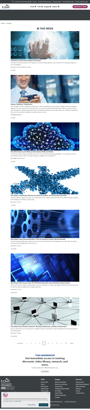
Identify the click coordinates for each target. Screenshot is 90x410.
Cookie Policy (17, 401)
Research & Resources (45, 1)
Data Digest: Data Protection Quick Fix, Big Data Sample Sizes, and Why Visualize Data (38, 326)
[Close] (48, 393)
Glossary (57, 397)
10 (66, 343)
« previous (20, 343)
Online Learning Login (81, 1)
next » (72, 343)
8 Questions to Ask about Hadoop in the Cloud (26, 60)
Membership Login (68, 1)
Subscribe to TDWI (80, 6)
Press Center (44, 386)
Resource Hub (80, 382)
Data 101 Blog (59, 393)
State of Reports (80, 386)
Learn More (45, 371)
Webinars (78, 388)
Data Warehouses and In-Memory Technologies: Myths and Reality (32, 151)
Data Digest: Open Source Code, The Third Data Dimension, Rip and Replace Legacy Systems (40, 283)
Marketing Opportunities (62, 388)
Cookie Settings (32, 404)
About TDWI (44, 382)
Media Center (45, 388)
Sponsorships (57, 1)
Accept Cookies (43, 404)
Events (35, 1)
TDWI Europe (45, 390)
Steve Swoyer (17, 114)
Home (2, 23)
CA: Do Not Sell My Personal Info (53, 401)
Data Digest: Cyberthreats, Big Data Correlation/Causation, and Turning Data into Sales (39, 195)
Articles (9, 23)
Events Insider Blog (60, 395)
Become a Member (60, 382)
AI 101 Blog (58, 390)
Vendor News (59, 386)
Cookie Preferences (70, 401)
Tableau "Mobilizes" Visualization (21, 104)
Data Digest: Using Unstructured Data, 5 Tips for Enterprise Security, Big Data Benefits (38, 239)
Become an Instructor (61, 384)
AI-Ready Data (80, 393)
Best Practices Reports (82, 384)
